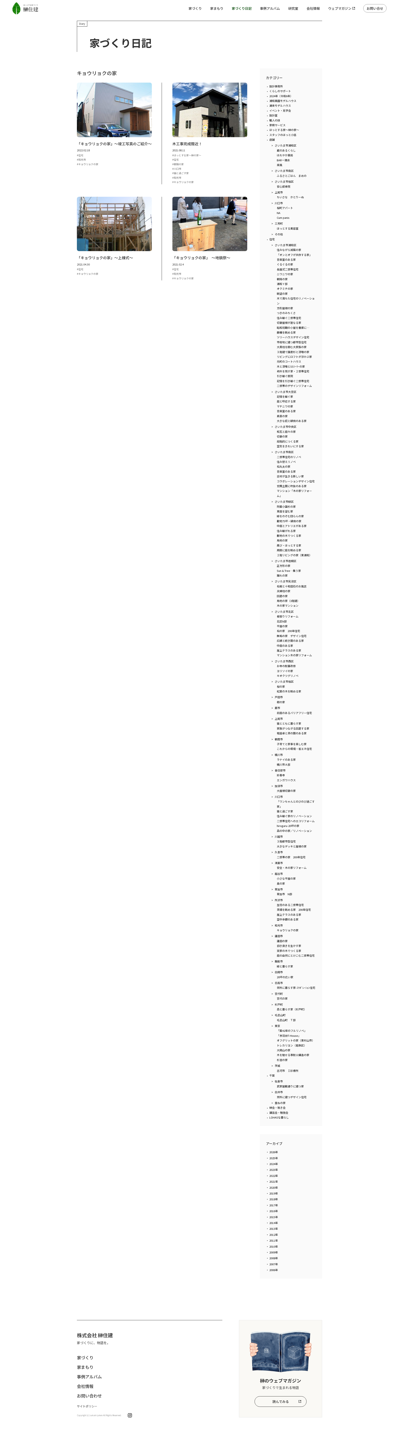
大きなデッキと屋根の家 (292, 846)
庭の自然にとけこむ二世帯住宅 (296, 955)
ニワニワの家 (285, 274)
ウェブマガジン (339, 8)
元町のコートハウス (289, 361)
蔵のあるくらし (286, 150)
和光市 (279, 925)
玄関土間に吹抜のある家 (292, 486)
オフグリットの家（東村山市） (296, 1040)
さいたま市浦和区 (285, 145)
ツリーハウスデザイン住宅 (293, 337)
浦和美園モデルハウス (282, 101)
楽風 (279, 165)
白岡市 (279, 972)
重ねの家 (280, 1103)
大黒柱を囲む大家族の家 (292, 347)
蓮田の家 (282, 941)
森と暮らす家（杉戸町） (292, 1009)
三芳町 (279, 223)
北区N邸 (282, 621)
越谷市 (279, 874)
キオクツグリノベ (287, 676)
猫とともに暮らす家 (289, 723)
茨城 (277, 1066)
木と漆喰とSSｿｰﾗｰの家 (291, 366)
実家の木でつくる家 (289, 951)
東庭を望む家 (285, 511)
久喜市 (279, 852)
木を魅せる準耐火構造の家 (293, 1055)
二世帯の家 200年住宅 (291, 857)
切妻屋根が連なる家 (289, 323)
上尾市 (279, 192)
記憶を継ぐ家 (285, 397)
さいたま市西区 (284, 661)
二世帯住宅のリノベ (289, 457)
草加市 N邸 (284, 894)
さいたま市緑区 (284, 502)
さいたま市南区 (284, 171)
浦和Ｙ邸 (282, 284)
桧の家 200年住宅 (288, 631)
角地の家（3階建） (288, 601)
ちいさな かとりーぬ (290, 197)
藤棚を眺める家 (286, 332)
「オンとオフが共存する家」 (294, 255)
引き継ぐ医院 (285, 376)
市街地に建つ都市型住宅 (292, 342)
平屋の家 (282, 626)
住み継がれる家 (286, 531)
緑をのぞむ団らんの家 (290, 516)
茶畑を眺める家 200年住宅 (294, 910)
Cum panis (283, 218)
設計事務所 (276, 86)
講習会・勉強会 (278, 1113)
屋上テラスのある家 (289, 650)
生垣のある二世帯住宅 (290, 905)
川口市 (279, 203)
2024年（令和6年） (281, 96)
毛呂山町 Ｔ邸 (286, 1020)
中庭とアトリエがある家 (292, 526)
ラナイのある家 (286, 760)
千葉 (272, 1075)
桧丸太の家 (283, 466)
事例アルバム (270, 8)
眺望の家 (282, 294)
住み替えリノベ (286, 462)
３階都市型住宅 (286, 841)
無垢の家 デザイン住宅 (292, 636)
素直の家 (282, 416)
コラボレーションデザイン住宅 (296, 481)
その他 (279, 234)
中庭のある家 (285, 646)
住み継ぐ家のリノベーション (294, 816)
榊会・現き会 (277, 1108)
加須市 (279, 786)
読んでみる (280, 1401)
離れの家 (282, 575)
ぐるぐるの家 (285, 264)
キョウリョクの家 (287, 930)
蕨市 (277, 708)
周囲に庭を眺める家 (289, 550)
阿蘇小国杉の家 (286, 507)
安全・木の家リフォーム (292, 868)
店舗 (272, 140)
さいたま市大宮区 (285, 392)
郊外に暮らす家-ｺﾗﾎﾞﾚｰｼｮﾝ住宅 (296, 988)
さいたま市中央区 (285, 427)
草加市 (279, 889)
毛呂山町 (280, 1015)
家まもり (216, 8)
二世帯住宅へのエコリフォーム (296, 821)
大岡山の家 (283, 1050)
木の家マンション (287, 606)
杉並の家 (282, 1060)
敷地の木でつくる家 (289, 536)
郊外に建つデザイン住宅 (292, 1097)
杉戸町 (279, 1004)
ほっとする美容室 (287, 228)
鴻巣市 (279, 863)
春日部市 (280, 770)
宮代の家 (282, 998)
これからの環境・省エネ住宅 (294, 749)
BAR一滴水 (283, 160)
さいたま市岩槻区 (285, 561)
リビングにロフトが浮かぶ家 (294, 357)
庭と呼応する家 (286, 401)
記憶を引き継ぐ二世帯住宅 (293, 381)
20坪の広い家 (285, 977)
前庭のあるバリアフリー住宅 (294, 713)
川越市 (279, 837)
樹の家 (281, 702)
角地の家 (282, 540)
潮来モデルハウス (280, 106)
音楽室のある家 (286, 260)
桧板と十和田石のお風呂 (292, 586)
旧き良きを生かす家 (289, 946)
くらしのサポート (280, 91)
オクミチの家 (285, 289)
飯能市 (279, 961)
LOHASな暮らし (279, 1117)
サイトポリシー (87, 1406)
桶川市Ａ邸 (283, 765)
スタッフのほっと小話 (282, 135)
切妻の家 (282, 436)
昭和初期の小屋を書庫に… (293, 328)
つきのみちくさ (286, 313)
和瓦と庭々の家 (286, 432)
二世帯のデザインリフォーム (294, 386)
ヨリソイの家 (285, 671)
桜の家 (281, 686)
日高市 (279, 983)
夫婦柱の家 (283, 591)
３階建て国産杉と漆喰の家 (293, 352)
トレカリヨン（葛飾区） (292, 1045)
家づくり (195, 8)
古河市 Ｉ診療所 (287, 1071)
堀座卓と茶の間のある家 (292, 733)
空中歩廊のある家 (287, 919)
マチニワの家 (285, 406)
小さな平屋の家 (286, 878)
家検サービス (277, 125)
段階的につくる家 (287, 441)
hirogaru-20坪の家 (288, 826)
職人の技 (274, 120)
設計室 (273, 115)
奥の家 (281, 883)
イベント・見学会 (280, 110)
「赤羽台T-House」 (289, 1036)
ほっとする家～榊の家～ (284, 130)
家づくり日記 (242, 8)
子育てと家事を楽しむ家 (292, 744)
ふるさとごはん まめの (292, 176)
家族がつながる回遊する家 (293, 728)
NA (278, 213)
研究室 (293, 8)
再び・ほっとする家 (289, 545)
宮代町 (279, 994)
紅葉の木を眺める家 (289, 691)
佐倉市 (279, 1081)
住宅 (272, 239)
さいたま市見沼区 (285, 581)
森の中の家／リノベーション (294, 831)
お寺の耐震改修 (286, 666)
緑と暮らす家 (285, 966)
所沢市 (279, 900)
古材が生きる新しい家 (290, 476)
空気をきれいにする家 (290, 446)
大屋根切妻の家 (286, 791)
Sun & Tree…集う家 (289, 571)
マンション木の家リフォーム (294, 655)
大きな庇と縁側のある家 (292, 421)
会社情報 (313, 8)
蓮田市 (279, 936)
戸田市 (279, 697)
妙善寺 (281, 775)
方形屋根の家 (285, 308)
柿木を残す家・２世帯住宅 (293, 371)
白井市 (279, 1092)
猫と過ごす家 (285, 811)
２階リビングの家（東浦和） (294, 555)
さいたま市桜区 (284, 181)
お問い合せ (375, 8)
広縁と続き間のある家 (290, 641)
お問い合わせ (89, 1396)
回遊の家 (282, 596)
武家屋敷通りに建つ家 (290, 1086)
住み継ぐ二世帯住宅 (289, 318)
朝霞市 (279, 739)
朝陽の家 (282, 279)
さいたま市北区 (284, 612)
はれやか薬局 (285, 155)
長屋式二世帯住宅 (287, 269)
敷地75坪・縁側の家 (289, 521)
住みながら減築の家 (289, 250)
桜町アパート (285, 208)
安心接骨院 (283, 186)
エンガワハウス (286, 780)
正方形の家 (283, 566)
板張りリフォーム (287, 616)
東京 (277, 1026)
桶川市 (279, 755)
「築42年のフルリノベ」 (292, 1031)
